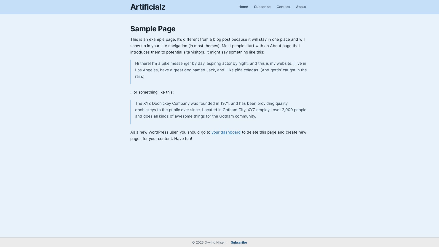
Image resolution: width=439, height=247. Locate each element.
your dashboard (226, 132)
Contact (283, 7)
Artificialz (148, 6)
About (301, 7)
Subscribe (262, 7)
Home (243, 7)
